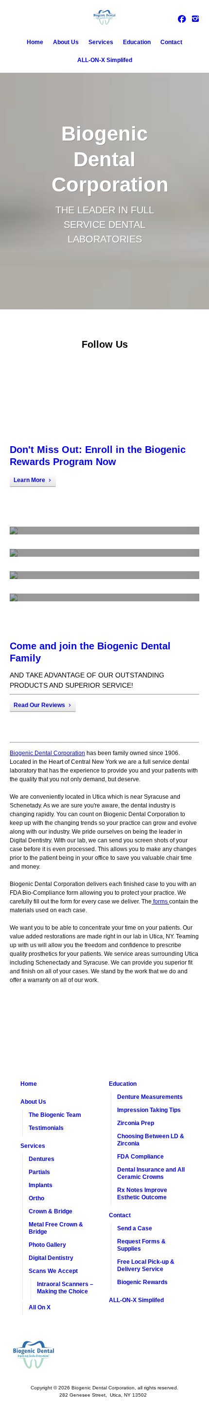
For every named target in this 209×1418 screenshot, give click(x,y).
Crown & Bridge (50, 1211)
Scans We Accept (53, 1271)
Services (100, 42)
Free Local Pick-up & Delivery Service (145, 1265)
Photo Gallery (47, 1244)
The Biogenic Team (55, 1115)
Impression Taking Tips (149, 1110)
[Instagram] (195, 18)
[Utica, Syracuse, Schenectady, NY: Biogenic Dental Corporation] (104, 17)
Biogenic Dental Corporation (47, 753)
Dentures (41, 1159)
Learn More (29, 480)
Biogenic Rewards (142, 1282)
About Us (66, 42)
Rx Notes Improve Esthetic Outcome (142, 1194)
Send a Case (134, 1228)
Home (35, 42)
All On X (40, 1307)
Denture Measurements (150, 1097)
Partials (39, 1172)
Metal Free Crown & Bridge (56, 1228)
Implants (40, 1185)
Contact (171, 42)
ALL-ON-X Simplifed (104, 60)
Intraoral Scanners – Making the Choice (65, 1288)
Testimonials (46, 1128)
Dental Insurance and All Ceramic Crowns (151, 1173)
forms (160, 901)
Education (137, 42)
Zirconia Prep (135, 1123)
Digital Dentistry (51, 1258)
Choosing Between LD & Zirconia (150, 1140)
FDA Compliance (140, 1156)
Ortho (36, 1198)
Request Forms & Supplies (141, 1245)
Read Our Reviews (39, 705)
